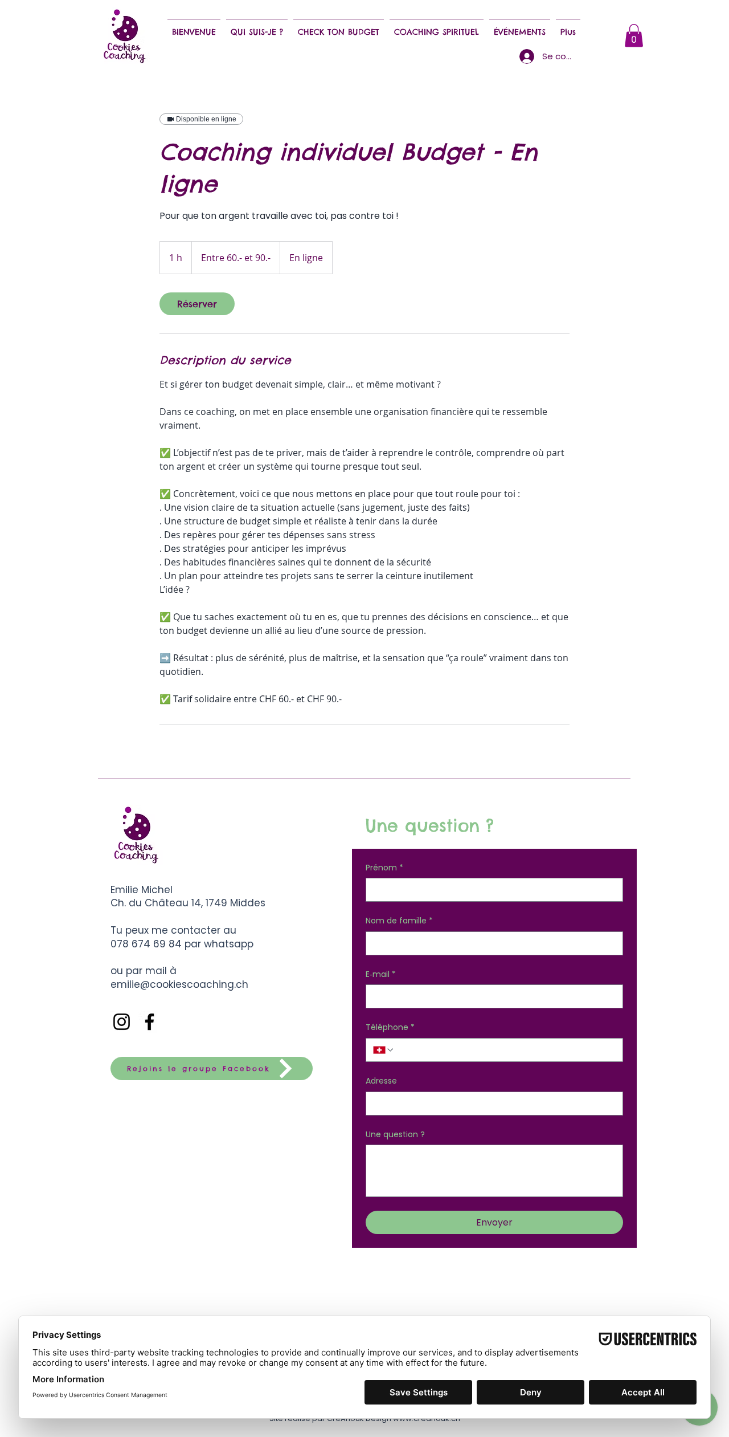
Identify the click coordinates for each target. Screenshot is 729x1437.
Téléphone (390, 1027)
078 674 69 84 (147, 944)
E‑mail (381, 974)
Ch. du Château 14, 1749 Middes (187, 903)
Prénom (384, 867)
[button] (634, 35)
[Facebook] (149, 1022)
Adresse (381, 1081)
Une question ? (395, 1134)
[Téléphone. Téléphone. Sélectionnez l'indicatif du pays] (384, 1050)
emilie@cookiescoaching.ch (179, 984)
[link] (197, 303)
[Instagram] (121, 1022)
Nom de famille (399, 920)
